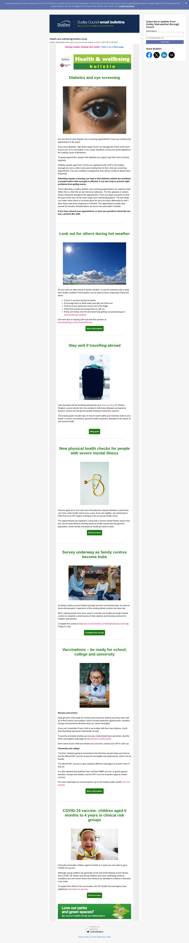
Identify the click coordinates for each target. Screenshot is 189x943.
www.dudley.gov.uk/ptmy (75, 315)
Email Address (151, 31)
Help (109, 937)
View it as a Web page (112, 47)
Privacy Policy (83, 937)
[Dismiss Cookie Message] (186, 2)
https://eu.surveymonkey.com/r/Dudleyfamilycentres (102, 624)
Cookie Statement (126, 6)
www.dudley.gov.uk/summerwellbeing (75, 322)
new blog (110, 405)
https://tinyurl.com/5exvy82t (99, 739)
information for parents (77, 889)
